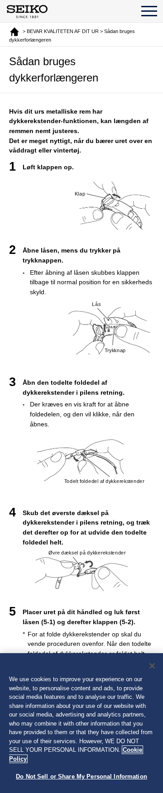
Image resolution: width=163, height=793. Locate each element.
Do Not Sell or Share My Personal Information (81, 776)
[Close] (152, 666)
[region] (81, 723)
